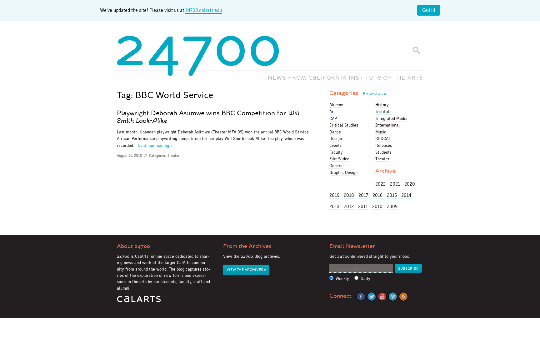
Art (332, 111)
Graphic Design (343, 172)
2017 (363, 195)
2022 (380, 184)
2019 (334, 195)
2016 (377, 195)
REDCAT (382, 138)
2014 (406, 195)
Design (335, 138)
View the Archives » (246, 270)
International (387, 124)
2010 (377, 206)
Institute (383, 111)
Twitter (371, 296)
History (382, 104)
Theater (173, 155)
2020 (409, 184)
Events (335, 145)
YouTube (382, 296)
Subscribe (408, 269)
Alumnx (336, 104)
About (133, 246)
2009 (392, 206)
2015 (392, 195)
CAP (333, 118)
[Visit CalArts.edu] (139, 301)
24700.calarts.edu (203, 10)
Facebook (361, 296)
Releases (383, 145)
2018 (349, 195)
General (336, 165)
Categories (357, 93)
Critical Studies (343, 124)
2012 (349, 206)
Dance (335, 131)
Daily (365, 278)
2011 (363, 206)
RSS (403, 296)
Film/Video (339, 158)
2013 (334, 206)
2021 (395, 184)
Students (383, 152)
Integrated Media (391, 118)
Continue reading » (155, 145)
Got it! (428, 10)
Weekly (342, 278)
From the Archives (247, 246)
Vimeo (393, 296)
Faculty (336, 152)
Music (380, 131)
